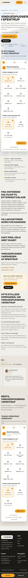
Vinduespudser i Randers (7, 267)
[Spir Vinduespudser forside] (5, 2)
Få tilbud (19, 2)
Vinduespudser (4, 10)
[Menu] (25, 2)
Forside (19, 538)
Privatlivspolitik (23, 570)
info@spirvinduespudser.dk (8, 556)
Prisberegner (21, 545)
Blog (19, 543)
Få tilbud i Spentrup (9, 36)
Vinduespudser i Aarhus (7, 270)
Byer (11, 10)
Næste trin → (21, 143)
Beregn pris (6, 41)
